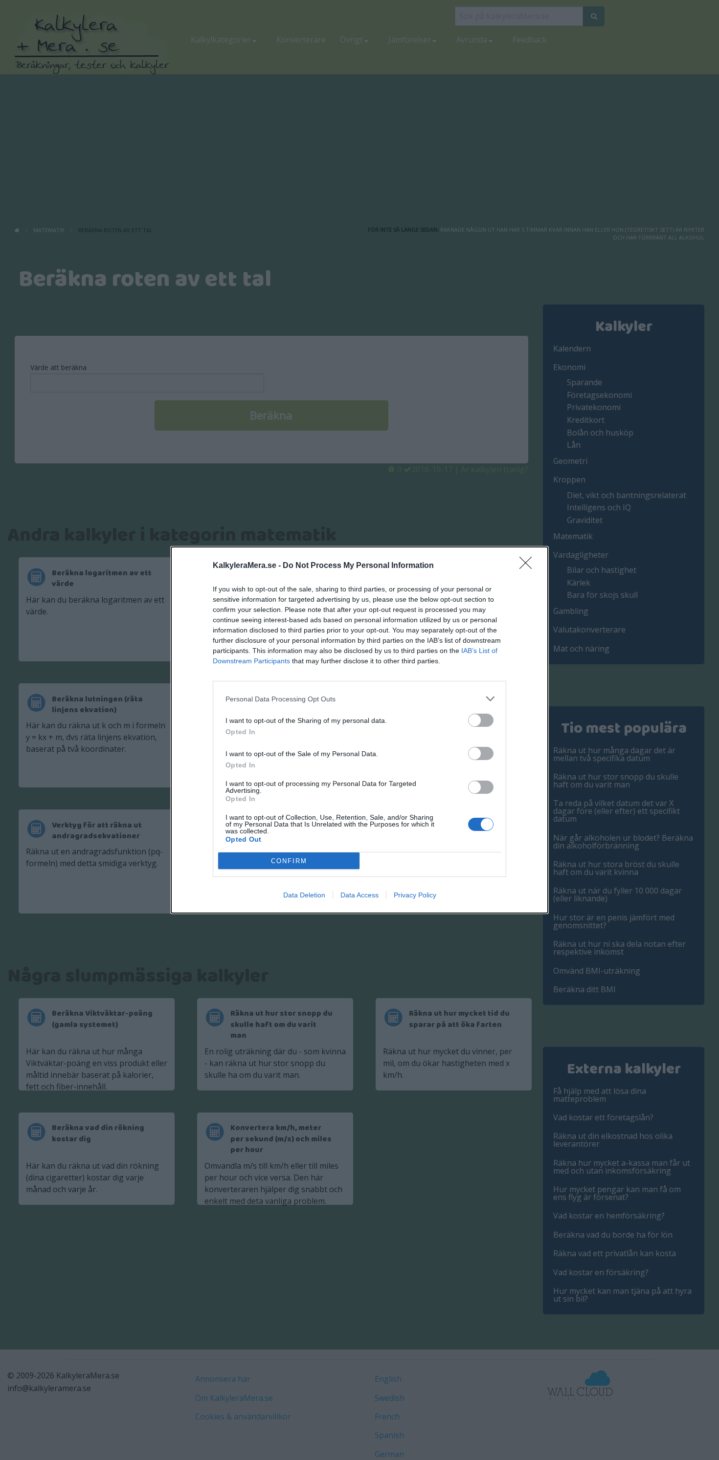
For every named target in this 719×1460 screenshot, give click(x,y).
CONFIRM (289, 861)
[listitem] (359, 699)
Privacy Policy (415, 895)
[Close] (528, 566)
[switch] (481, 720)
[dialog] (359, 730)
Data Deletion (304, 895)
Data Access (359, 895)
